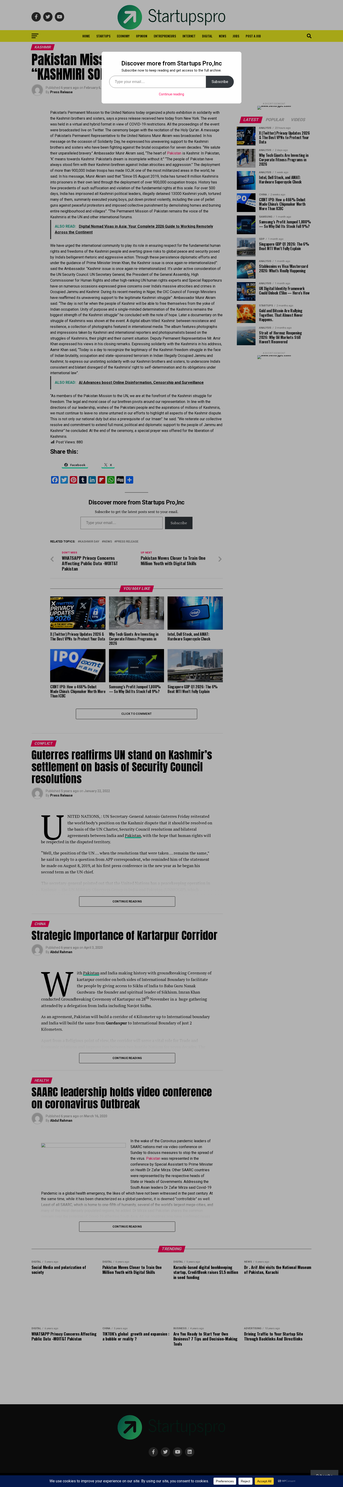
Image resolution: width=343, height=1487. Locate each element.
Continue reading (171, 94)
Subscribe (220, 81)
